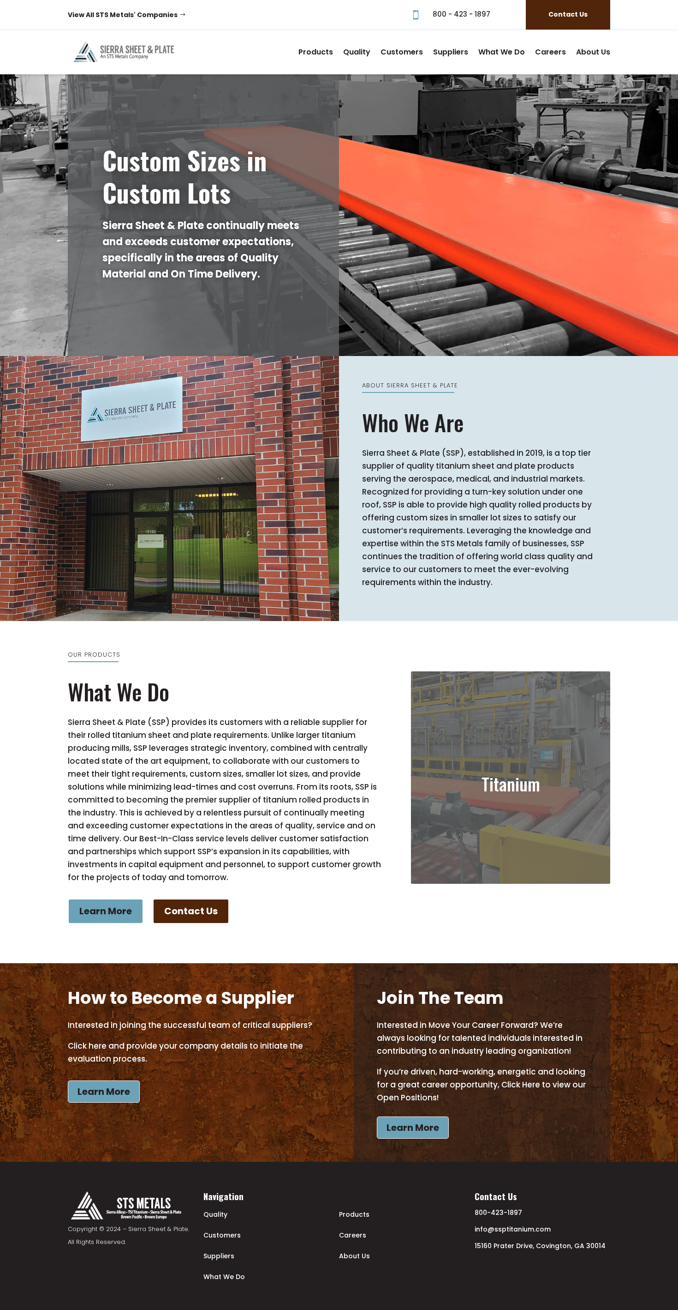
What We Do (501, 52)
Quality (356, 52)
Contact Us (568, 14)
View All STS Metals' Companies (123, 14)
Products (315, 52)
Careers (550, 52)
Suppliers (450, 52)
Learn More (103, 1091)
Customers (402, 52)
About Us (593, 52)
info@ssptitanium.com (513, 1229)
